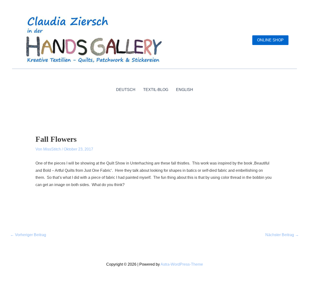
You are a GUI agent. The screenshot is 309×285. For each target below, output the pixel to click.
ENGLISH (184, 90)
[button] (270, 40)
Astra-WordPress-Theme (182, 264)
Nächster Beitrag (282, 235)
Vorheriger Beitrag (28, 235)
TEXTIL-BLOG (155, 90)
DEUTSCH (125, 90)
